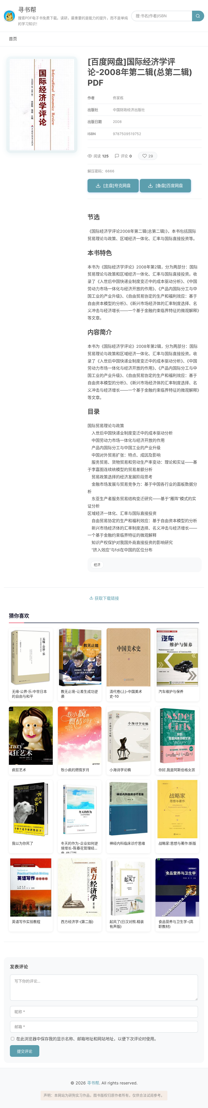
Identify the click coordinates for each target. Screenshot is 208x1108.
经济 (97, 565)
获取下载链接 (106, 598)
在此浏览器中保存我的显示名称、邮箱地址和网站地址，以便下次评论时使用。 (87, 1038)
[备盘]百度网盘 (169, 185)
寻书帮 (27, 9)
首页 (13, 38)
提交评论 (24, 1051)
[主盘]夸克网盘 (117, 185)
